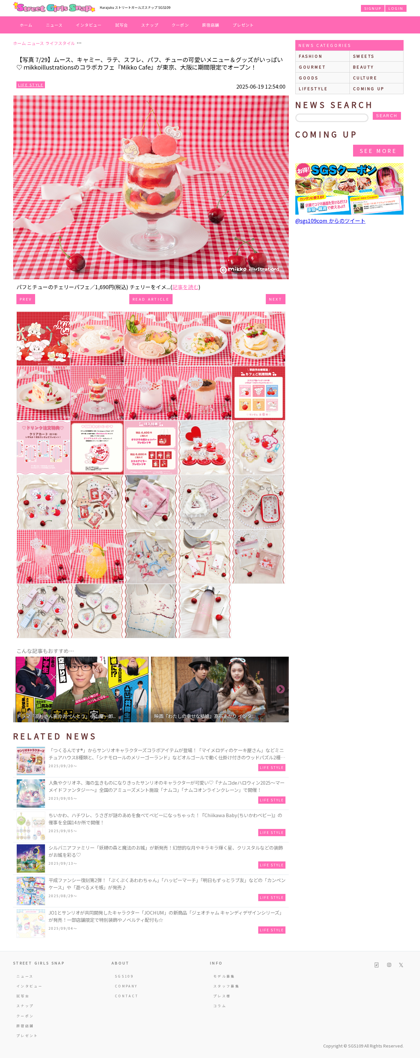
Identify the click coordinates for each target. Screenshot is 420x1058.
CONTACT (127, 995)
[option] (82, 689)
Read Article (151, 299)
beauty (364, 67)
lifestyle (313, 88)
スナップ (149, 25)
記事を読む (185, 287)
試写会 (121, 25)
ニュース (54, 25)
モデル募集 (224, 976)
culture (365, 77)
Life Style (30, 84)
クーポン (180, 25)
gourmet (312, 67)
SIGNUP (372, 8)
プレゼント (243, 25)
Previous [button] (21, 689)
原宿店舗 (211, 25)
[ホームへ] (54, 7)
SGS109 (124, 976)
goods (309, 77)
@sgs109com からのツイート (330, 220)
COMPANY (126, 986)
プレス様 (222, 995)
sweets (364, 56)
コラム (219, 1005)
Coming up (369, 88)
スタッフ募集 (226, 986)
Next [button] (280, 689)
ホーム (26, 25)
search (386, 116)
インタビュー (89, 25)
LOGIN (395, 8)
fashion (311, 56)
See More (378, 151)
